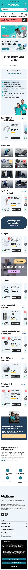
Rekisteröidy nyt (14, 225)
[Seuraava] (26, 15)
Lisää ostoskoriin (15, 138)
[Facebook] (2, 514)
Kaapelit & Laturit (22, 16)
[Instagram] (6, 514)
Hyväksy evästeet (14, 559)
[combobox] (14, 9)
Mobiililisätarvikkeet (13, 16)
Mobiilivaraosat (4, 16)
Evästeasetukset (14, 566)
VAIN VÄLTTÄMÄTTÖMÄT (14, 563)
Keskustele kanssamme (14, 436)
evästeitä (8, 545)
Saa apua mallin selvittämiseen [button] (14, 73)
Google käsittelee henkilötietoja (8, 549)
